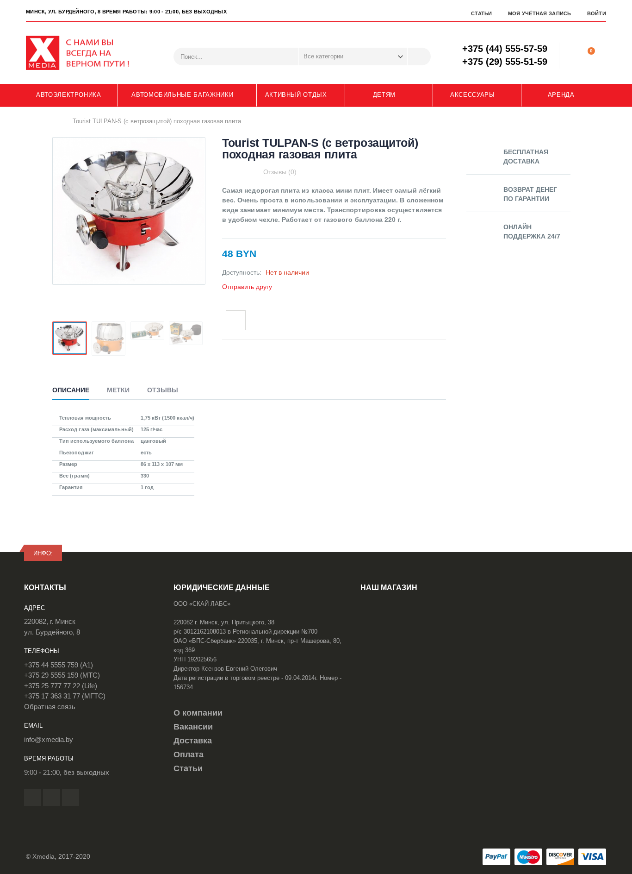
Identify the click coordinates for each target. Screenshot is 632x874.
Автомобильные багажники (182, 94)
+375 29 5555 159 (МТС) (62, 675)
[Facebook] (32, 797)
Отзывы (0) (280, 172)
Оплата (188, 754)
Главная (55, 121)
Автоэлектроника (68, 94)
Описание (70, 390)
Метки (118, 390)
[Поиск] (419, 56)
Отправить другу (247, 286)
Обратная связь (49, 707)
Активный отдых (296, 94)
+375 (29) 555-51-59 (504, 62)
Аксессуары (472, 94)
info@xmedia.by (48, 739)
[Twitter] (51, 797)
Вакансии (193, 726)
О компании (198, 712)
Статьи (481, 13)
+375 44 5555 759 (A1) (58, 665)
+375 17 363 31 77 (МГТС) (64, 696)
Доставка (192, 740)
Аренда (561, 94)
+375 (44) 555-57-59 (504, 49)
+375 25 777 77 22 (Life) (60, 686)
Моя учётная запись (539, 13)
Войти (596, 13)
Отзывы (162, 390)
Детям (384, 94)
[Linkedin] (70, 797)
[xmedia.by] (84, 53)
